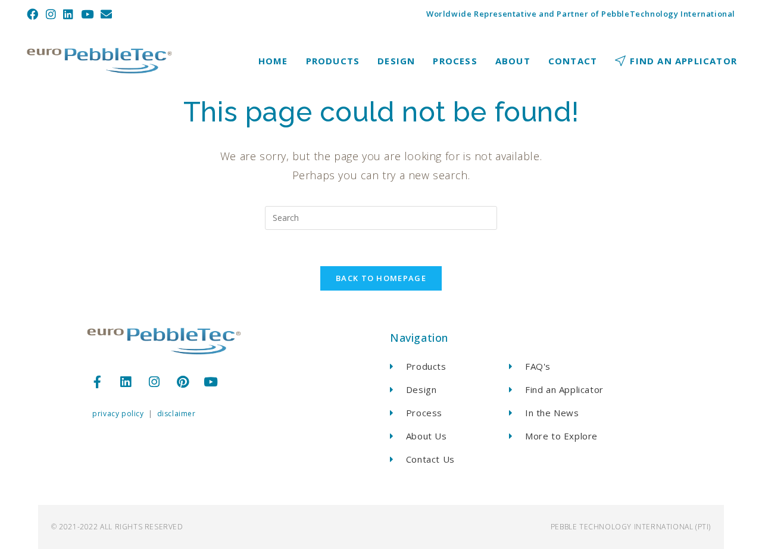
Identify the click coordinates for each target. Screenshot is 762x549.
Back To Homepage (381, 278)
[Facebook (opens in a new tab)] (34, 14)
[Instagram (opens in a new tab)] (51, 14)
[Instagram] (154, 381)
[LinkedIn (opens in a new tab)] (68, 14)
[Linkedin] (126, 381)
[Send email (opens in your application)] (106, 14)
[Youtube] (211, 381)
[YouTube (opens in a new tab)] (87, 14)
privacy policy (117, 413)
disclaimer (176, 413)
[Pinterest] (182, 381)
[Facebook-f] (97, 381)
